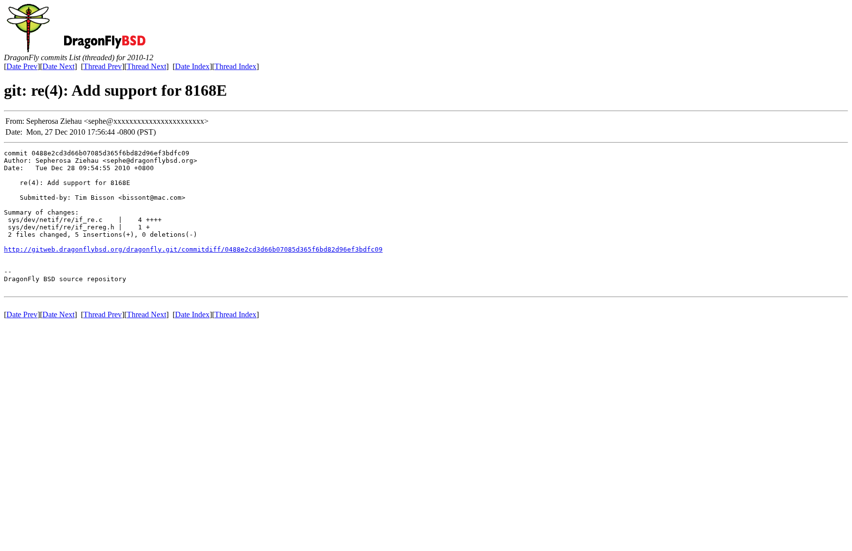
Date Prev (21, 66)
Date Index (192, 66)
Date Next (58, 66)
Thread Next (146, 66)
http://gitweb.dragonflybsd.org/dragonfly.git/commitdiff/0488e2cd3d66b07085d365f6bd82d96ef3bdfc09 (193, 249)
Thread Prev (102, 66)
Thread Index (235, 66)
